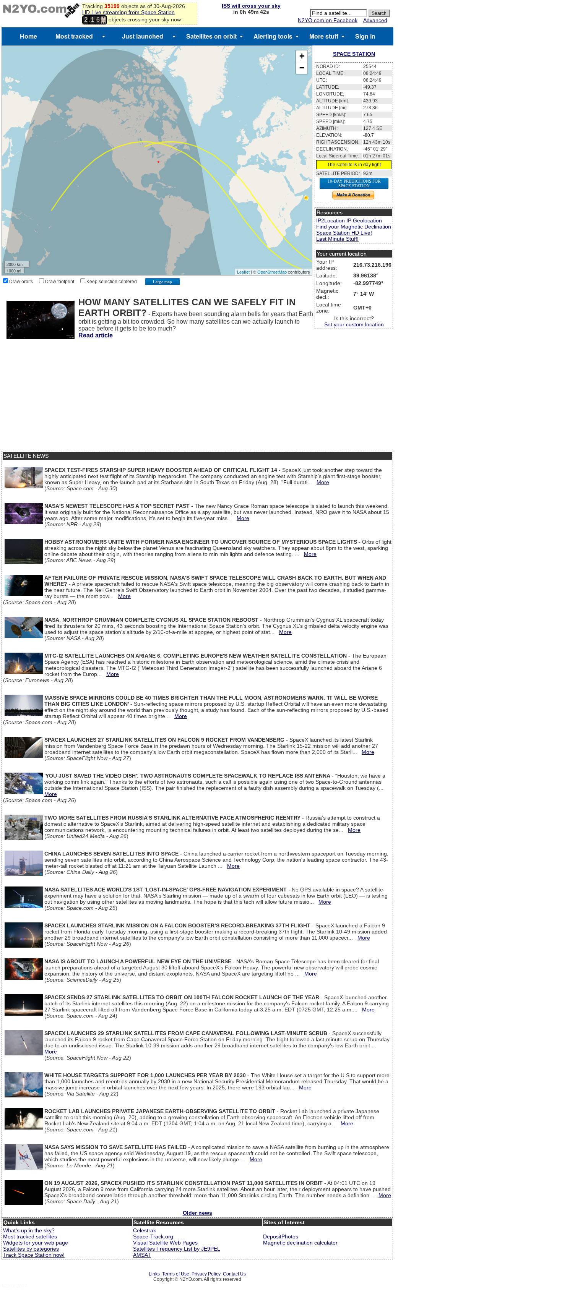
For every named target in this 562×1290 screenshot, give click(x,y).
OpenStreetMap (272, 272)
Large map (162, 281)
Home (28, 36)
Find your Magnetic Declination (353, 227)
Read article (95, 335)
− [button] (301, 68)
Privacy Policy (206, 1274)
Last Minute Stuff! (337, 239)
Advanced (375, 20)
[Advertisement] (197, 397)
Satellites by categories (31, 1249)
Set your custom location (354, 324)
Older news (197, 1213)
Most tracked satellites (30, 1236)
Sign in (365, 36)
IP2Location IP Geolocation (349, 220)
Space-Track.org (153, 1236)
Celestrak (144, 1230)
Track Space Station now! (34, 1255)
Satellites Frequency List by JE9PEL (176, 1249)
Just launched (142, 36)
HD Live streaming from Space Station (128, 12)
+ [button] (301, 56)
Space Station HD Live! (344, 233)
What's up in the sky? (29, 1230)
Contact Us (234, 1274)
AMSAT (142, 1255)
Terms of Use (175, 1274)
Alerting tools (272, 36)
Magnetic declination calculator (300, 1243)
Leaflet (243, 272)
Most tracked (74, 36)
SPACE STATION (354, 54)
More (323, 482)
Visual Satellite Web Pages (165, 1243)
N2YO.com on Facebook (327, 20)
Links (154, 1274)
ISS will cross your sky (251, 6)
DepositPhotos (280, 1236)
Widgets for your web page (35, 1243)
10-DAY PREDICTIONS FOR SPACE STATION (354, 183)
